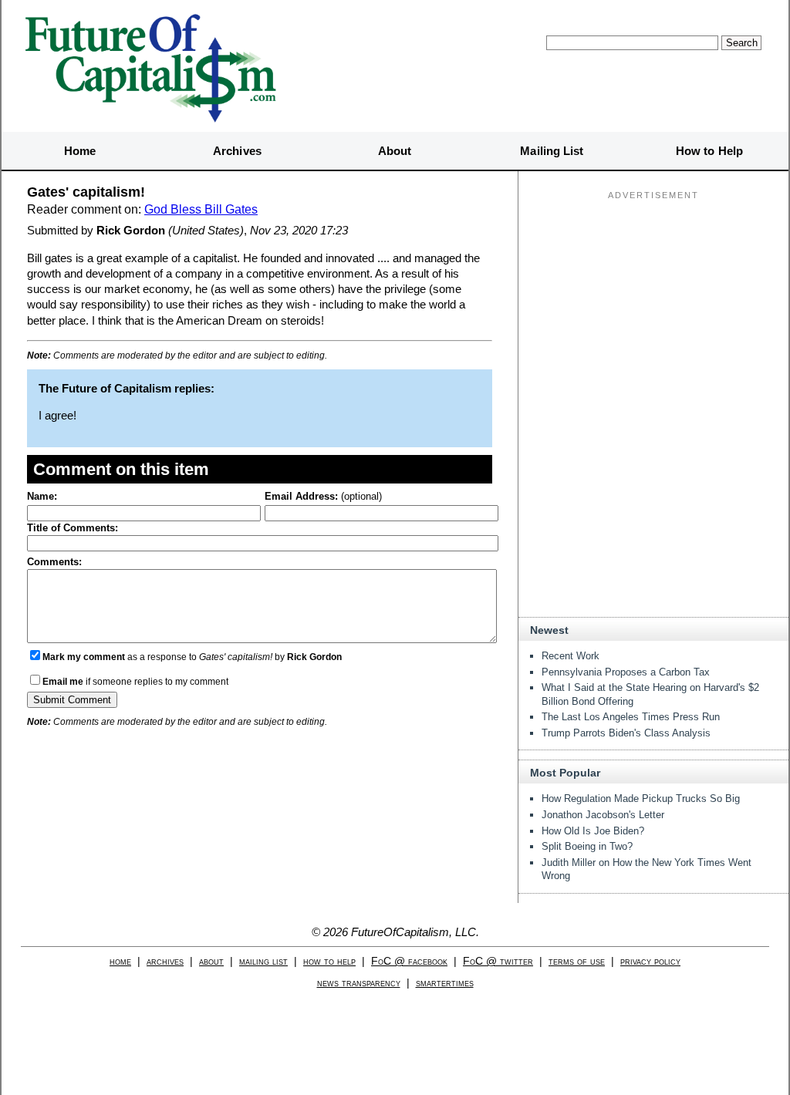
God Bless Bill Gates (201, 209)
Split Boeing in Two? (587, 846)
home (120, 961)
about (211, 961)
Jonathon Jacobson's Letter (603, 814)
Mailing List (551, 150)
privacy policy (650, 961)
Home (80, 150)
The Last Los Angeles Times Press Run (631, 717)
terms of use (577, 961)
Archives (237, 150)
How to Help (709, 150)
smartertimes (445, 983)
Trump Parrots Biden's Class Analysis (626, 733)
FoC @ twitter (498, 961)
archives (165, 961)
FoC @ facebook (409, 961)
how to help (329, 961)
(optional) (323, 496)
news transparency (358, 983)
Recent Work (570, 656)
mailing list (263, 961)
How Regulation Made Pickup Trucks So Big (641, 798)
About (395, 150)
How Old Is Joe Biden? (593, 831)
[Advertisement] (653, 301)
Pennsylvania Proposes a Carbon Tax (626, 672)
